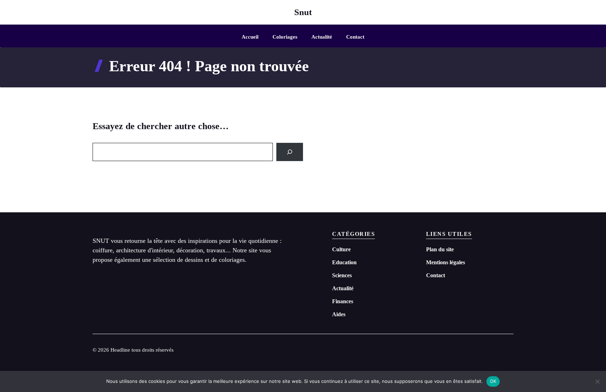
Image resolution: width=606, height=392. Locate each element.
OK (493, 381)
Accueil (250, 37)
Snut (303, 12)
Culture (341, 249)
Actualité (321, 37)
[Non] (597, 381)
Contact (355, 37)
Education (344, 262)
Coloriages (284, 37)
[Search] (289, 152)
